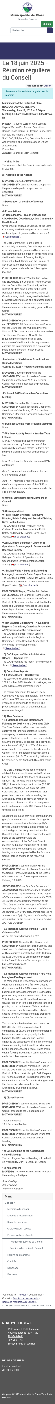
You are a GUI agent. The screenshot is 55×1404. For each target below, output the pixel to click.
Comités (11, 1261)
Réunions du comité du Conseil (26, 1248)
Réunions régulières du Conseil (26, 1241)
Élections (12, 1274)
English (47, 23)
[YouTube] (18, 1352)
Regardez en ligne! (17, 1222)
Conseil (9, 1202)
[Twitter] (11, 1352)
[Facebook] (4, 1352)
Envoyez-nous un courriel (21, 1343)
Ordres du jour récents (19, 1228)
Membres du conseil (18, 1209)
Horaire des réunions (18, 1254)
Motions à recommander (20, 1215)
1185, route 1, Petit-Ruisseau (23, 1329)
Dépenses (12, 1268)
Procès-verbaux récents (20, 1235)
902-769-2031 (15, 1336)
